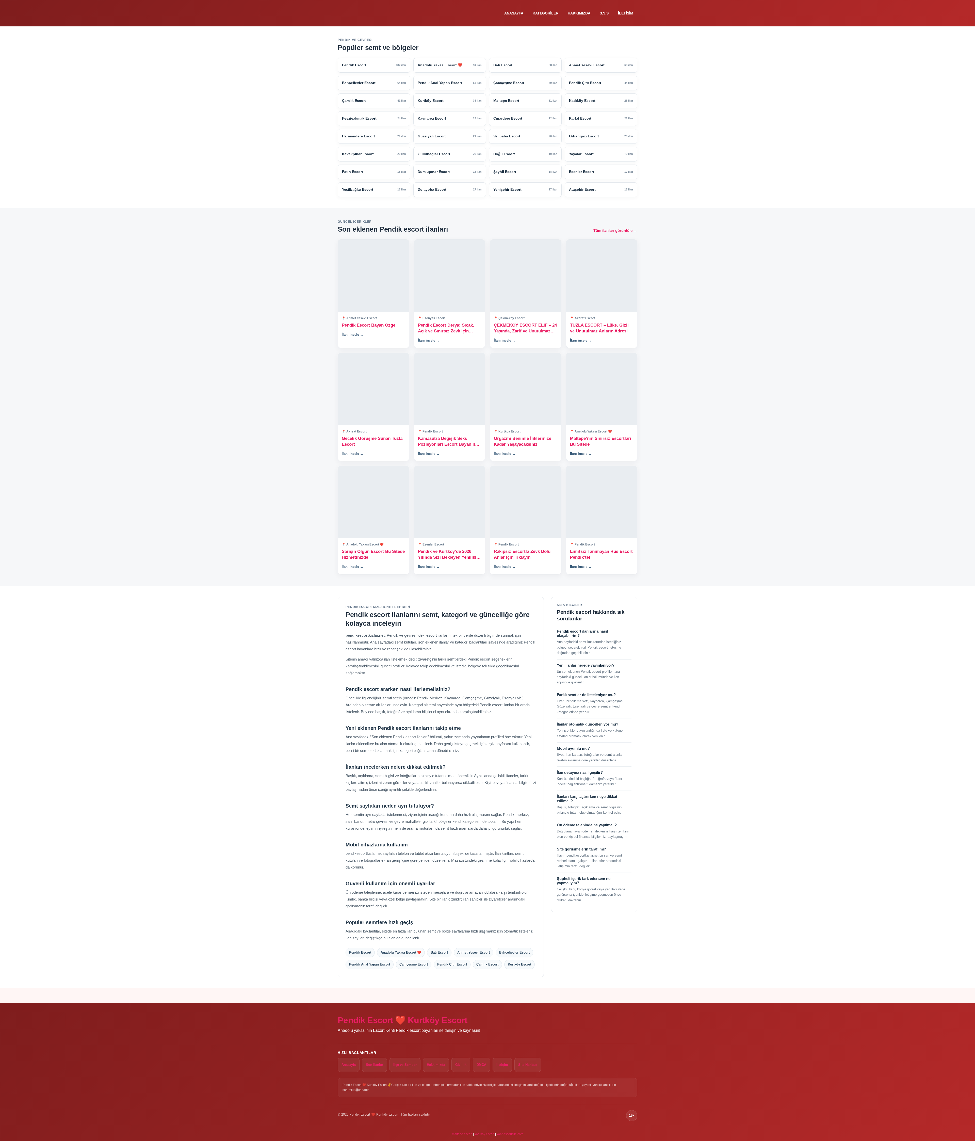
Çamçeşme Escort (413, 964)
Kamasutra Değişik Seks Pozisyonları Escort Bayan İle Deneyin (447, 441)
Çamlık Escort (487, 964)
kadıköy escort (484, 1134)
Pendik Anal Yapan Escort (369, 964)
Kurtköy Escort (519, 964)
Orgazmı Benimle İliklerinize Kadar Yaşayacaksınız (522, 441)
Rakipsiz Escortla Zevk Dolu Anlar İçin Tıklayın (522, 554)
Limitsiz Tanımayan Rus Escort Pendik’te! (601, 554)
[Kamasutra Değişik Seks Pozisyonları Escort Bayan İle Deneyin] (449, 389)
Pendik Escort (360, 952)
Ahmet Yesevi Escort (473, 952)
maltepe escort (462, 1134)
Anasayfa (513, 13)
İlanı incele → (352, 334)
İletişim (625, 13)
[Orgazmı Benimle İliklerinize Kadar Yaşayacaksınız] (525, 389)
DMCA (481, 1065)
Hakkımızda (579, 13)
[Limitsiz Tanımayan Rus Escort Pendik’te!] (601, 502)
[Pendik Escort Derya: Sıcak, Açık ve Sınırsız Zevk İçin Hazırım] (449, 276)
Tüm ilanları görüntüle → (615, 230)
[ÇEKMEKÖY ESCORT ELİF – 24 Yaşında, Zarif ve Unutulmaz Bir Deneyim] (525, 276)
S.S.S (604, 13)
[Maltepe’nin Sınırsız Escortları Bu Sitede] (601, 389)
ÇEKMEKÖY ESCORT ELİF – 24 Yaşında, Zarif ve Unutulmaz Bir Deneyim (525, 328)
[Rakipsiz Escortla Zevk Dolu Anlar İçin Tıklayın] (525, 502)
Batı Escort (439, 952)
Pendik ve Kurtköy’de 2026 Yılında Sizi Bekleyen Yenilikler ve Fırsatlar (449, 554)
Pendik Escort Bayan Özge (368, 325)
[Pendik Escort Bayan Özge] (373, 276)
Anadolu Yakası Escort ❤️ (401, 952)
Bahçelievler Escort (514, 952)
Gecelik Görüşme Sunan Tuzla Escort (372, 441)
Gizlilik (460, 1065)
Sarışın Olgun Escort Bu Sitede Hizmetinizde (373, 554)
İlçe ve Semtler (405, 1065)
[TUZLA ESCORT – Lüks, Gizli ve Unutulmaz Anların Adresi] (601, 276)
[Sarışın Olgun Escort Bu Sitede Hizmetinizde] (373, 502)
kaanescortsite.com (510, 1134)
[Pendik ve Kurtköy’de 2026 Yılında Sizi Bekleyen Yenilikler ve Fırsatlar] (449, 502)
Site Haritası (527, 1065)
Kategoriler (545, 13)
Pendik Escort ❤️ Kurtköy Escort (402, 1020)
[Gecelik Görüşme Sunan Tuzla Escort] (373, 389)
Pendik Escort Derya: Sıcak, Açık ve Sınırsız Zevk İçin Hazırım (446, 328)
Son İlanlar (374, 1065)
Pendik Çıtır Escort (452, 964)
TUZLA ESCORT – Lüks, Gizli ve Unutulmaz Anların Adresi (599, 328)
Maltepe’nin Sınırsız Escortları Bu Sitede (600, 441)
